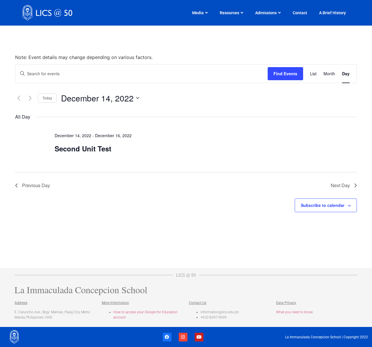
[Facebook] (167, 337)
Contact (300, 12)
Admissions (266, 12)
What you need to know (294, 312)
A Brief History (332, 12)
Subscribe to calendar (322, 205)
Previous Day (36, 185)
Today (47, 97)
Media (198, 12)
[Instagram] (183, 337)
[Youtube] (199, 337)
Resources (229, 12)
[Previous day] (18, 97)
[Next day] (29, 97)
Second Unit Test (83, 148)
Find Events (285, 73)
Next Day (340, 185)
